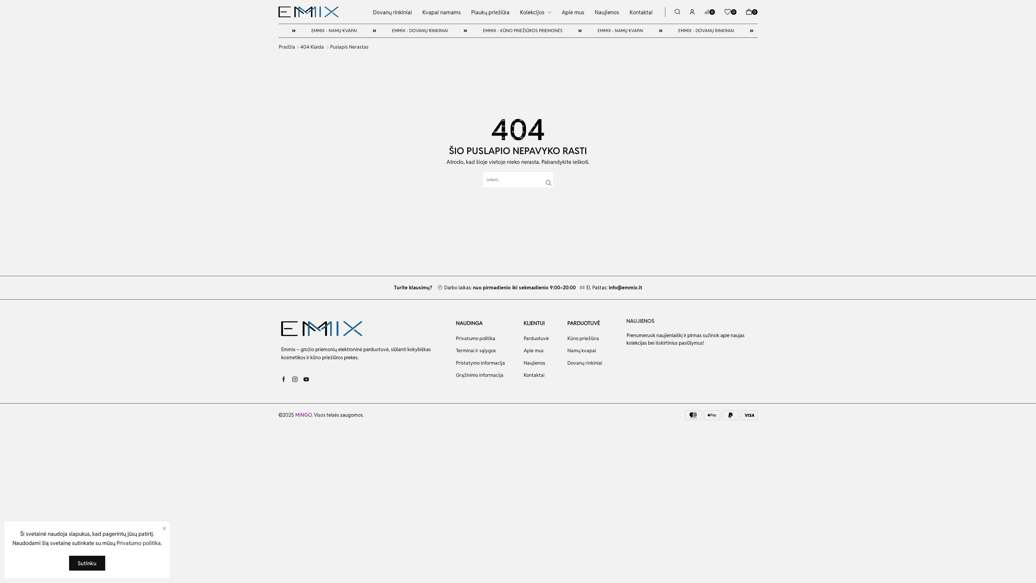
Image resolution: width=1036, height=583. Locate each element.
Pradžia (287, 47)
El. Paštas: (614, 287)
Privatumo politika (139, 543)
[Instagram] (295, 379)
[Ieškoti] (549, 183)
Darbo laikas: (510, 287)
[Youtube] (306, 379)
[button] (677, 12)
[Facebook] (283, 379)
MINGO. (304, 415)
